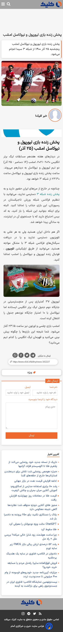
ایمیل (27, 387)
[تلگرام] (33, 356)
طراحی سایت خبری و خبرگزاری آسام (27, 626)
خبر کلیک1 (41, 116)
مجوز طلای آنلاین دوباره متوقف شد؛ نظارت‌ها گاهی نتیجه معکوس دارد (32, 507)
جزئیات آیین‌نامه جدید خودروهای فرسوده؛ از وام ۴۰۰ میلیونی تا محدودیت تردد (31, 575)
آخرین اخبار (53, 454)
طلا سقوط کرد (49, 530)
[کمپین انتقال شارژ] (31, 133)
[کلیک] (51, 4)
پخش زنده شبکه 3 (48, 194)
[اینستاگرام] (23, 614)
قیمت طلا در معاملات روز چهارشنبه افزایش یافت (33, 498)
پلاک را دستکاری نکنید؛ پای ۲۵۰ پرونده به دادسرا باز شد (30, 517)
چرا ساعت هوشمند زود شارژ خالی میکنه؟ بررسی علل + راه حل (30, 537)
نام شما (53, 387)
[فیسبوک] (21, 356)
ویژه (30, 372)
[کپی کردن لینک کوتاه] (31, 362)
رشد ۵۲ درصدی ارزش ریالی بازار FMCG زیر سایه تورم (33, 546)
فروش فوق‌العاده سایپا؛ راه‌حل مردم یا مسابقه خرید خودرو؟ (32, 565)
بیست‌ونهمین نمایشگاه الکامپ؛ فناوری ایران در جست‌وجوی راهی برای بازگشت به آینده (31, 584)
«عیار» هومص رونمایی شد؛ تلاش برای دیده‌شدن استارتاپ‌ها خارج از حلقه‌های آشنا (30, 474)
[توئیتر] (27, 356)
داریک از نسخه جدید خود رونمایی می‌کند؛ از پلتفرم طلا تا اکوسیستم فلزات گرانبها (32, 464)
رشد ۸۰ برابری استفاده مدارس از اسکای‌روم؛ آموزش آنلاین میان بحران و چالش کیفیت (33, 488)
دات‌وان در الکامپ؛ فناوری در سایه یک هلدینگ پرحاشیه (31, 556)
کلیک (13, 619)
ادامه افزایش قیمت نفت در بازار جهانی (35, 481)
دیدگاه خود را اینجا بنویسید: (42, 399)
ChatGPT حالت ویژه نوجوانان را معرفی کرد (33, 524)
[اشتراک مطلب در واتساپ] (15, 355)
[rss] (40, 614)
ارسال (31, 435)
